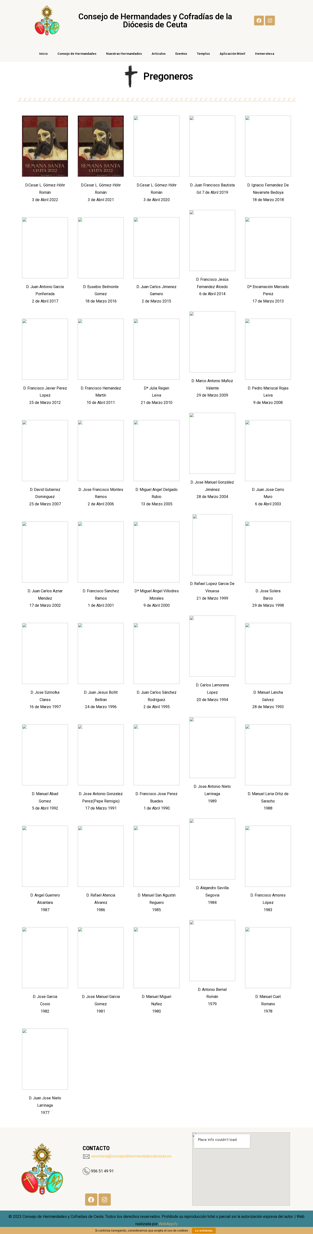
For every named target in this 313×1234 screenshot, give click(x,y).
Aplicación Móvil (232, 53)
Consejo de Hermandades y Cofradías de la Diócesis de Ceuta (155, 20)
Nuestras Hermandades (124, 53)
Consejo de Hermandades (76, 53)
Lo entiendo (204, 1231)
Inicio (43, 53)
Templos (203, 53)
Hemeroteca (264, 53)
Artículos (159, 53)
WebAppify (168, 1224)
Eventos (181, 53)
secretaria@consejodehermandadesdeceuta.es (131, 1156)
